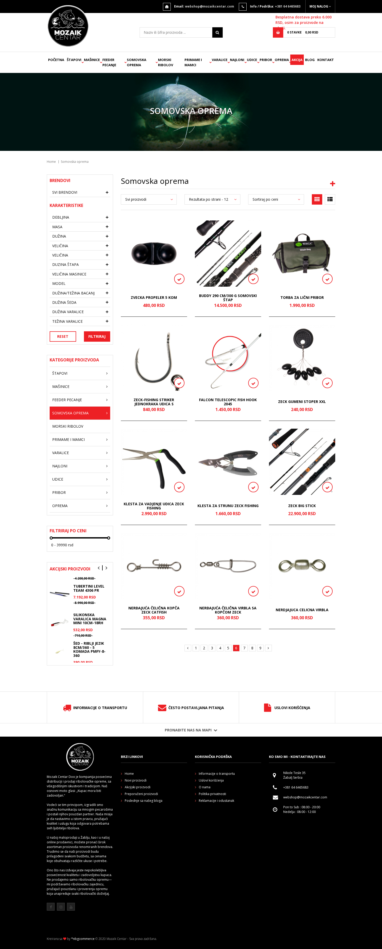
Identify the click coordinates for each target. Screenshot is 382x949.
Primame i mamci (193, 62)
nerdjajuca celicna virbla (302, 610)
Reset (62, 336)
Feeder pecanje (109, 62)
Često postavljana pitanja (196, 707)
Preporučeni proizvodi (141, 794)
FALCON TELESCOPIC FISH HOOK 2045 (228, 402)
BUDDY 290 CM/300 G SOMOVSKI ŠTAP (228, 298)
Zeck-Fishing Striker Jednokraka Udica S (154, 402)
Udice (252, 59)
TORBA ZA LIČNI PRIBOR (302, 298)
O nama (204, 787)
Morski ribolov (165, 62)
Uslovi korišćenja (292, 707)
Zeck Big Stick (302, 506)
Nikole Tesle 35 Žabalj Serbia (294, 775)
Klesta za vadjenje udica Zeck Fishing (154, 506)
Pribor (266, 59)
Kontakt (325, 59)
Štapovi (74, 59)
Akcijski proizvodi (137, 787)
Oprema (282, 59)
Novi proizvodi (136, 780)
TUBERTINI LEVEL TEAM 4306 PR (88, 588)
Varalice (219, 59)
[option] (80, 598)
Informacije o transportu (100, 707)
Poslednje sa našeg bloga (143, 800)
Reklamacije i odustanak (216, 800)
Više (109, 902)
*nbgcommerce (83, 939)
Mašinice (92, 59)
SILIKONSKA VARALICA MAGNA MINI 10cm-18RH (89, 618)
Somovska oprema (136, 62)
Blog (310, 59)
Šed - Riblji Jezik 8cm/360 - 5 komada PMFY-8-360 (89, 649)
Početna (56, 59)
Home (51, 161)
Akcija (297, 59)
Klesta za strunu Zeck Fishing (228, 506)
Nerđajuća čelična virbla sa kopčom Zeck (227, 610)
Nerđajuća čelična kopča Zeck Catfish (154, 610)
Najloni (237, 59)
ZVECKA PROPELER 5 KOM (154, 298)
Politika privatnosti (212, 794)
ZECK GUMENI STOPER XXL (302, 402)
